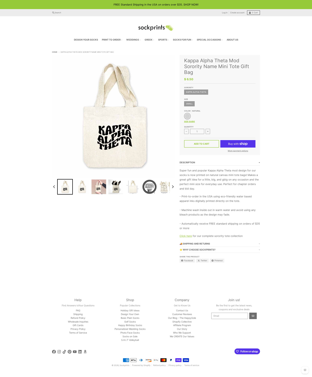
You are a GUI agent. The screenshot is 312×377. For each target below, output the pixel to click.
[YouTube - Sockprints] (75, 352)
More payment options (238, 151)
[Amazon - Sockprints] (85, 352)
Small (189, 103)
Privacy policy (175, 365)
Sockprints (124, 365)
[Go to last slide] (54, 187)
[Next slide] (172, 187)
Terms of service (191, 365)
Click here (186, 236)
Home (54, 52)
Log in (225, 12)
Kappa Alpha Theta (196, 92)
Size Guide (189, 121)
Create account (237, 12)
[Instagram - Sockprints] (59, 352)
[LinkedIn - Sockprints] (80, 352)
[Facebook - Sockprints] (54, 352)
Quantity (189, 127)
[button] (65, 187)
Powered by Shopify (141, 365)
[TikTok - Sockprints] (64, 352)
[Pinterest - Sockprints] (70, 352)
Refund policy (159, 365)
